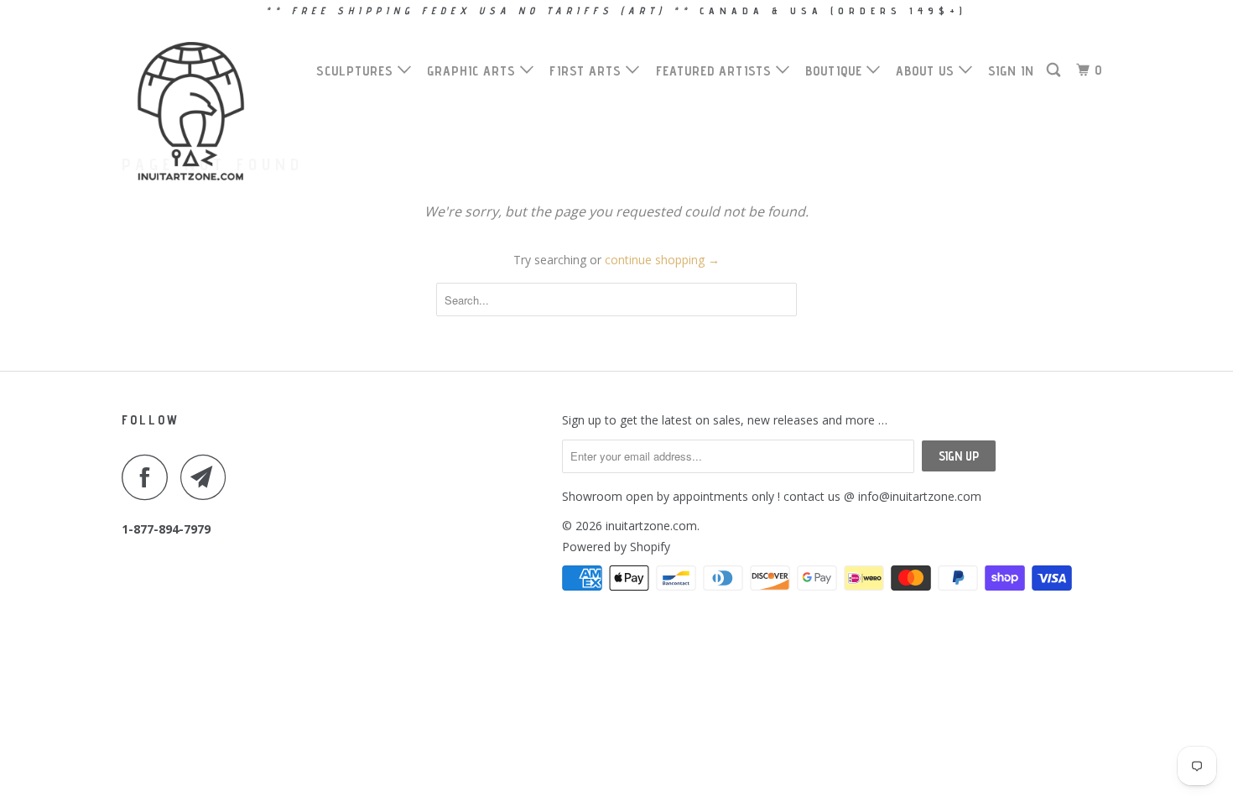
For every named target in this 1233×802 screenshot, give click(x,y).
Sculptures (357, 71)
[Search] (1055, 70)
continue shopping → (662, 260)
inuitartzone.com (651, 526)
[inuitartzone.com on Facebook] (149, 477)
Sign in (1011, 71)
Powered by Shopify (616, 547)
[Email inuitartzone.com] (208, 477)
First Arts (587, 71)
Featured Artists (716, 71)
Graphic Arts (473, 71)
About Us (927, 71)
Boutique (835, 71)
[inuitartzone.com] (208, 111)
